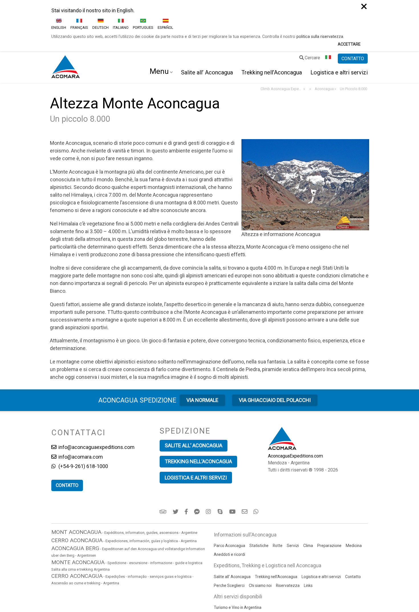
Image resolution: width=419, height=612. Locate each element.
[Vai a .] (309, 89)
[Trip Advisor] (163, 512)
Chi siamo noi (260, 585)
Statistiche (259, 545)
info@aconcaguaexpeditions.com (96, 447)
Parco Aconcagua (229, 545)
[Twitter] (176, 512)
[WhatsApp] (256, 512)
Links (308, 585)
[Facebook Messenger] (197, 512)
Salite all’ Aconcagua (207, 72)
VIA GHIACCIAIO (275, 400)
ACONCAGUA (137, 400)
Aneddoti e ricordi (229, 554)
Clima (308, 545)
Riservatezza (288, 585)
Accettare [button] (349, 44)
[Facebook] (186, 512)
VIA (202, 400)
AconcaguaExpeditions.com (295, 456)
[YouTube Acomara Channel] (233, 512)
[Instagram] (209, 512)
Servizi (293, 545)
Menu (159, 71)
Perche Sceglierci (229, 585)
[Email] (245, 512)
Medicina (354, 545)
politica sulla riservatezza (319, 36)
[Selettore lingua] (329, 58)
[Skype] (220, 512)
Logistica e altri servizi (339, 72)
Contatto (353, 576)
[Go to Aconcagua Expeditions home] (65, 67)
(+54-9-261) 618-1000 (82, 466)
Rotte (277, 545)
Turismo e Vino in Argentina (237, 607)
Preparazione (329, 545)
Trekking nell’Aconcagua (271, 72)
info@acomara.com (80, 456)
